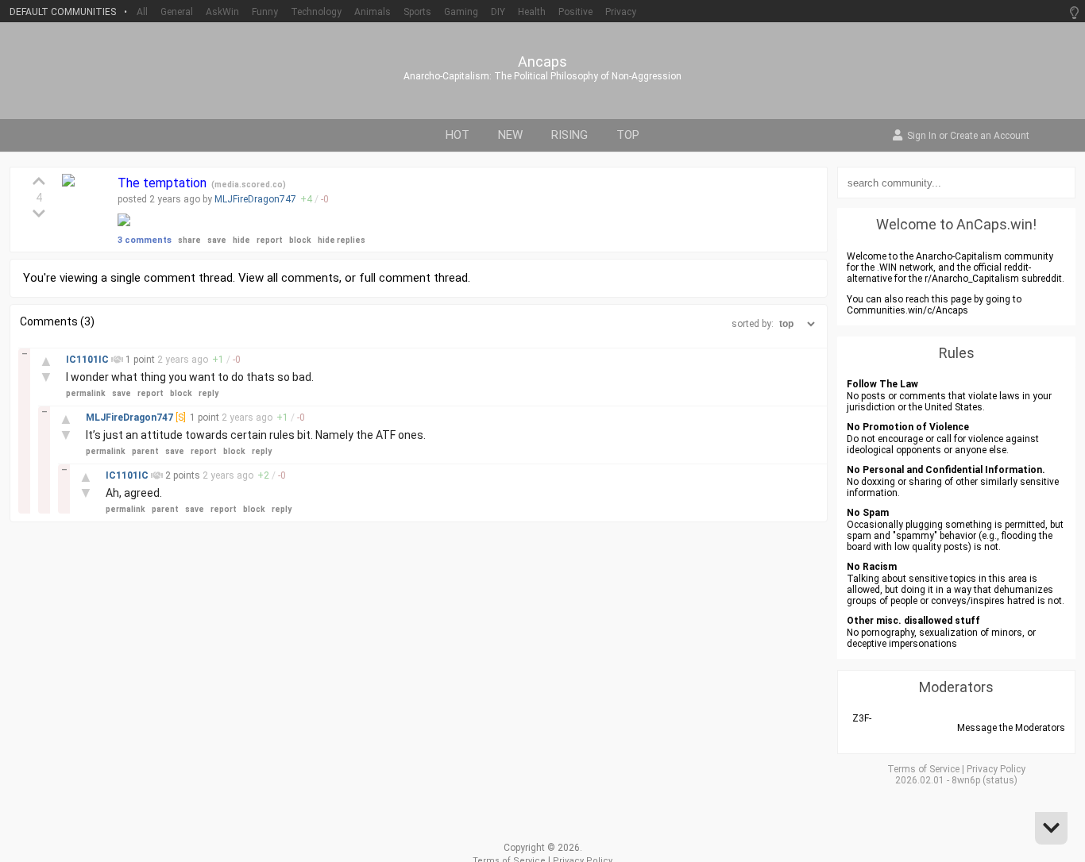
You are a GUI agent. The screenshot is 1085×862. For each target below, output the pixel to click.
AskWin (222, 11)
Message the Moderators (1011, 727)
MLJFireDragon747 (255, 199)
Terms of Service (923, 769)
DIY (498, 11)
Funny (265, 11)
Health (532, 11)
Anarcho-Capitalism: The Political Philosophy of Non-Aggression (542, 76)
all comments (303, 278)
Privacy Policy (996, 769)
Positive (575, 11)
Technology (316, 11)
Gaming (461, 11)
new (510, 135)
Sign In (921, 136)
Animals (372, 11)
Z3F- (861, 718)
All (142, 11)
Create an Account (989, 136)
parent (145, 451)
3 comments (145, 240)
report (270, 240)
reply (208, 393)
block (300, 240)
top (627, 135)
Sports (417, 11)
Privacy (620, 11)
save (216, 240)
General (176, 11)
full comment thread (413, 278)
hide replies (341, 240)
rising (569, 135)
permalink (86, 393)
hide (241, 240)
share (189, 240)
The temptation (164, 182)
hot (457, 135)
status (1000, 780)
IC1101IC (88, 359)
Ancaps (542, 62)
